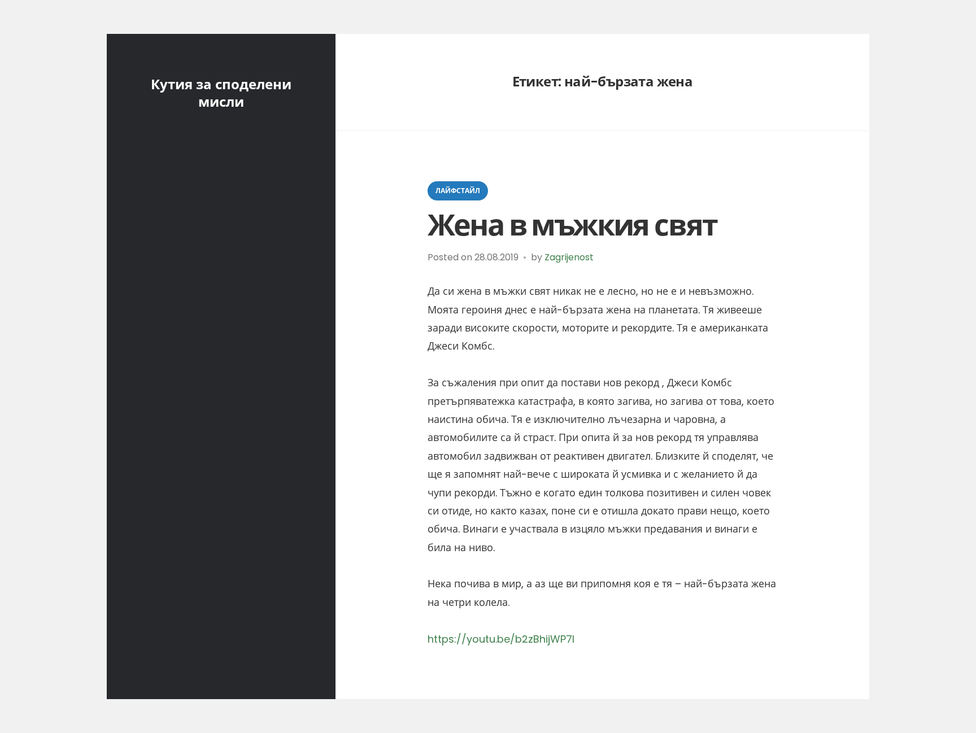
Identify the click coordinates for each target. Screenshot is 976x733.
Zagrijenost (569, 257)
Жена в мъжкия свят (572, 225)
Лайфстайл (457, 190)
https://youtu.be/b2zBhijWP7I (501, 639)
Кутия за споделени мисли (221, 93)
